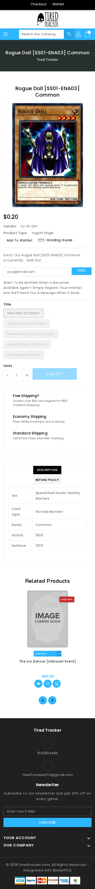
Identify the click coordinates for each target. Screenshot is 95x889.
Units (7, 365)
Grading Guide (59, 240)
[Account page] (78, 34)
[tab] (47, 470)
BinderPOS (62, 870)
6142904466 (47, 753)
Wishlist (58, 4)
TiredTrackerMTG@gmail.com (47, 774)
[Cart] (88, 34)
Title (7, 304)
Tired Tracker (47, 59)
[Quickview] (38, 684)
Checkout (39, 4)
